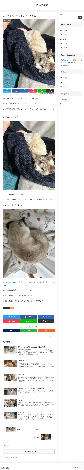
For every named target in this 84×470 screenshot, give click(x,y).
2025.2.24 (63, 43)
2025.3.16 (63, 35)
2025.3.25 (63, 30)
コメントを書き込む (28, 451)
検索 (61, 14)
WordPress (7, 308)
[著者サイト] (11, 330)
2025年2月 (63, 82)
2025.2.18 (63, 48)
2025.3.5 (63, 39)
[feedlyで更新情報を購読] (28, 330)
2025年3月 (63, 78)
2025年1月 (63, 86)
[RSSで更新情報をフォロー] (46, 330)
